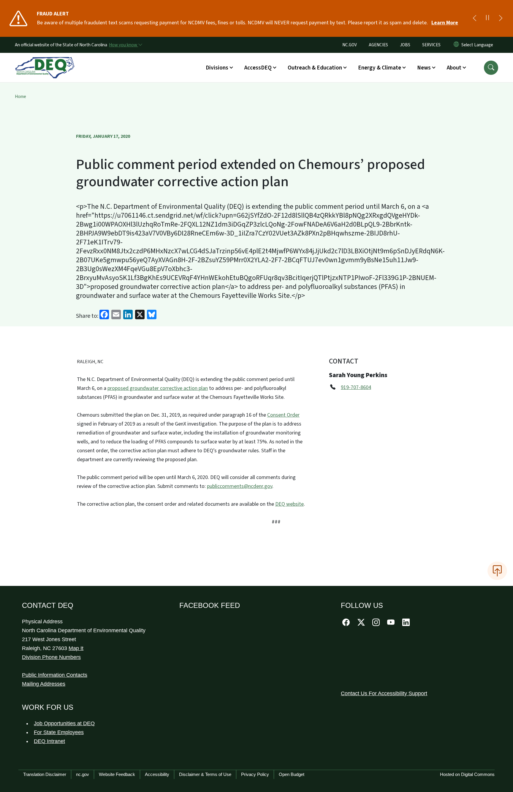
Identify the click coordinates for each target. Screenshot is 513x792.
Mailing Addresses (43, 684)
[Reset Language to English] (456, 44)
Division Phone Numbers (51, 657)
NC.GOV (349, 45)
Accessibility (157, 774)
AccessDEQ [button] (258, 68)
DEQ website (289, 504)
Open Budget (291, 774)
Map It (76, 648)
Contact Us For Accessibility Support (384, 693)
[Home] (45, 61)
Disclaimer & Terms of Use (205, 774)
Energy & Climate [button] (379, 68)
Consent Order (283, 415)
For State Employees (59, 732)
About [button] (454, 68)
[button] (491, 68)
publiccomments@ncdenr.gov (239, 486)
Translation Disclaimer (44, 774)
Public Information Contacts (54, 675)
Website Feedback (117, 774)
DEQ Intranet (49, 741)
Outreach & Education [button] (315, 68)
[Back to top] (497, 571)
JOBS (405, 45)
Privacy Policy (255, 774)
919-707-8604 (356, 387)
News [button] (424, 68)
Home (20, 96)
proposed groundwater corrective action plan (157, 388)
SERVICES (431, 45)
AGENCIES (378, 45)
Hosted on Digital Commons (467, 774)
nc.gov (82, 774)
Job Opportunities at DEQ (64, 723)
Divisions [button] (217, 68)
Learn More (444, 22)
